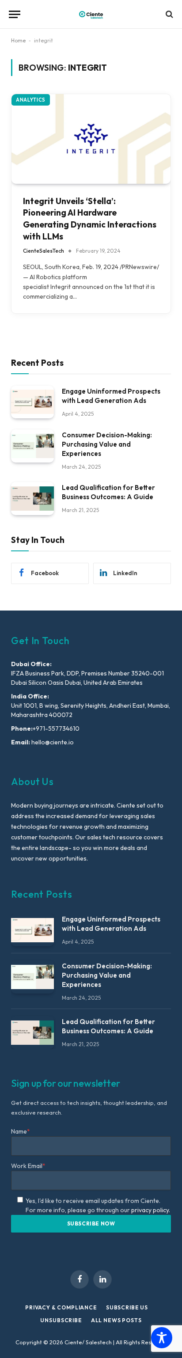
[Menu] (14, 14)
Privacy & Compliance (61, 1307)
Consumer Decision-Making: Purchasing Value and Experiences (107, 444)
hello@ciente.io (52, 742)
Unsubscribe (61, 1320)
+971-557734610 (56, 728)
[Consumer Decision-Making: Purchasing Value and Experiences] (32, 446)
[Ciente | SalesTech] (91, 14)
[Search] (168, 14)
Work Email (28, 1166)
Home (18, 40)
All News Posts (116, 1320)
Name (20, 1131)
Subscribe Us (127, 1307)
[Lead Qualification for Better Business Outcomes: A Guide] (32, 498)
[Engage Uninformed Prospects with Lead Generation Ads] (32, 402)
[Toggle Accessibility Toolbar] (161, 1337)
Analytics (31, 100)
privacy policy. (150, 1210)
